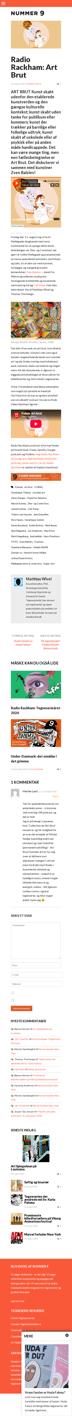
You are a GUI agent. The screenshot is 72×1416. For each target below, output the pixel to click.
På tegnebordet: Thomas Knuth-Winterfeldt (50, 644)
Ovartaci (38, 541)
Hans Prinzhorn (51, 536)
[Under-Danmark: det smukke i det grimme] (36, 745)
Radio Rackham (17, 233)
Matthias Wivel (34, 83)
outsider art (38, 492)
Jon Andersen (35, 530)
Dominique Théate (21, 492)
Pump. (42, 285)
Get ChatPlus (21, 1039)
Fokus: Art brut (30, 233)
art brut (28, 487)
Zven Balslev (33, 272)
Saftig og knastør (37, 1069)
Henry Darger (18, 497)
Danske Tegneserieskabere (26, 1324)
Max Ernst (49, 530)
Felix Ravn (19, 1069)
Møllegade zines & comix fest (26, 563)
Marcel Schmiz (18, 503)
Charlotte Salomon (36, 497)
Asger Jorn (49, 563)
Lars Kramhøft (36, 769)
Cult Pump (33, 508)
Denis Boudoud (19, 525)
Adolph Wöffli (40, 547)
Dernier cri (16, 552)
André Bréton (36, 525)
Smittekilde (36, 536)
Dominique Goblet (34, 519)
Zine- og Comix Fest (38, 503)
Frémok (19, 487)
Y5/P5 (14, 541)
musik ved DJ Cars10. (34, 462)
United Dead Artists (21, 558)
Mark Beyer (51, 525)
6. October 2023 (49, 791)
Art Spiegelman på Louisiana (24, 1168)
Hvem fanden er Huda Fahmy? (23, 642)
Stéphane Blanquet (21, 547)
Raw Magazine (18, 530)
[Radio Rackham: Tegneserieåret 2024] (36, 697)
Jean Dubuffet (40, 514)
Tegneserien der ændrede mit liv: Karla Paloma (39, 1199)
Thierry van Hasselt (21, 514)
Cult (36, 285)
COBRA (38, 487)
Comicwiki (16, 1330)
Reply (55, 796)
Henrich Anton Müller (35, 552)
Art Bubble (17, 1342)
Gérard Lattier (18, 508)
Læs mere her (17, 1301)
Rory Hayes (17, 519)
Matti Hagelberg (19, 536)
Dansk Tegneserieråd (22, 1318)
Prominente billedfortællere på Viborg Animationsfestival (42, 1218)
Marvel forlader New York (45, 1105)
